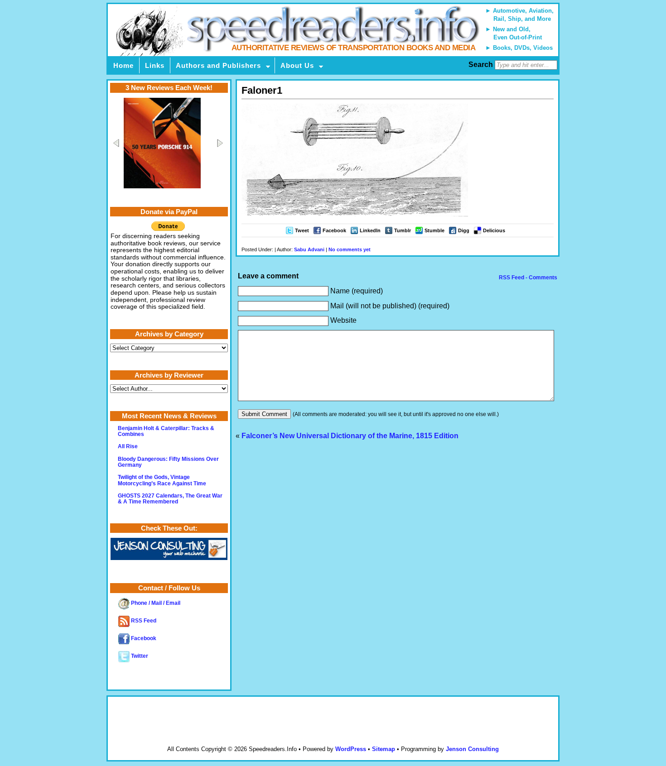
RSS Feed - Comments (527, 277)
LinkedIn (370, 230)
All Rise (128, 446)
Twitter (139, 656)
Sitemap (383, 749)
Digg (463, 230)
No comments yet (349, 249)
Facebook (334, 230)
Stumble (434, 230)
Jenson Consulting (472, 749)
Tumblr (402, 230)
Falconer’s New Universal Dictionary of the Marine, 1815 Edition (349, 436)
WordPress (350, 749)
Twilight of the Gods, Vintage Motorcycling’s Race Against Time (162, 480)
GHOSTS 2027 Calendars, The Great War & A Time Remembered (170, 498)
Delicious (494, 230)
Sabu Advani (309, 249)
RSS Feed (143, 620)
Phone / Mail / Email (155, 603)
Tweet (302, 230)
